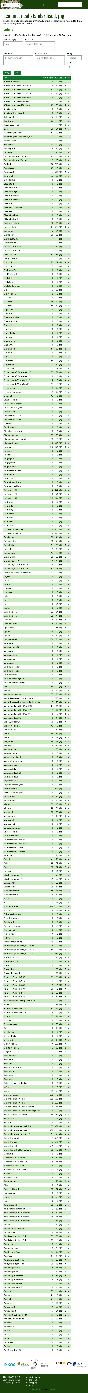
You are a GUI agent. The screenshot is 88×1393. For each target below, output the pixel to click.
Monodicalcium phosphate (11, 835)
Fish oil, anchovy (8, 502)
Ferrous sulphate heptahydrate (13, 486)
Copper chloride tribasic (11, 321)
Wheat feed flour (9, 1244)
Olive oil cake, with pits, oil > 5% (13, 879)
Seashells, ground (9, 1032)
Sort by (69, 53)
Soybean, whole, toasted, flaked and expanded (17, 1150)
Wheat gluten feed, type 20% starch (14, 1260)
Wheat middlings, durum (11, 1271)
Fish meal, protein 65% (10, 494)
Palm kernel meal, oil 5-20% (12, 890)
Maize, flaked (8, 745)
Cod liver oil (7, 297)
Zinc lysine (7, 1334)
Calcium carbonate (9, 184)
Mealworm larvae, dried (10, 788)
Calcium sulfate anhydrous (11, 215)
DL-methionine (8, 423)
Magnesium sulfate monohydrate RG (14, 682)
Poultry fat (7, 938)
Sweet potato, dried (10, 1181)
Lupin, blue (7, 631)
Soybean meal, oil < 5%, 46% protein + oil (16, 1099)
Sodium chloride (8, 1059)
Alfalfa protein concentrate (12, 81)
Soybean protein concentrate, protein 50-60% (17, 1126)
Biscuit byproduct (9, 152)
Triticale (6, 1197)
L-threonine (7, 588)
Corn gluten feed (9, 360)
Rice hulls (6, 1004)
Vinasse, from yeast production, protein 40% (17, 1216)
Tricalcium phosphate (10, 1193)
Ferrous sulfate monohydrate (12, 482)
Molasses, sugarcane (10, 816)
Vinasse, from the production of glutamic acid (17, 1209)
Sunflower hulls (8, 1154)
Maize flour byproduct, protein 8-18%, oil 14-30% (18, 706)
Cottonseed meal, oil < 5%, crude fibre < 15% (17, 384)
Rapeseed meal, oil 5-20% (11, 957)
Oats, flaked (7, 871)
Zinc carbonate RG (9, 1326)
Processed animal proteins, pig (13, 942)
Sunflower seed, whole (10, 1177)
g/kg (60, 81)
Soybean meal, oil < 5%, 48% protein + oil (16, 1103)
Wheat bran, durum (9, 1232)
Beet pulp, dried (8, 144)
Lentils (6, 604)
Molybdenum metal (9, 820)
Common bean (8, 301)
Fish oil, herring (8, 510)
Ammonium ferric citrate (11, 109)
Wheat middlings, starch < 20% (13, 1283)
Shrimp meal (7, 1051)
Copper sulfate (8, 345)
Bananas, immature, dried (11, 125)
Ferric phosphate (9, 458)
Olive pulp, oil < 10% (10, 883)
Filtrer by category (9, 39)
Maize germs (7, 733)
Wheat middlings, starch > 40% (13, 1287)
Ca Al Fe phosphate (9, 180)
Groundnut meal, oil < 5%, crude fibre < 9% (16, 565)
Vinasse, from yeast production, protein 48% (17, 1220)
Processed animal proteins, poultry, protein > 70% (18, 953)
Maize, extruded (8, 741)
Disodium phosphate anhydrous (13, 415)
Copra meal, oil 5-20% (10, 349)
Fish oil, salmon (8, 521)
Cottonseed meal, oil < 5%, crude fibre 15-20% (17, 380)
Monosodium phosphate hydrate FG (14, 851)
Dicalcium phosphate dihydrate (13, 407)
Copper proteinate (9, 341)
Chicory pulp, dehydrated (11, 258)
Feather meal (7, 447)
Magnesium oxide (9, 663)
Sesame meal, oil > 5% (10, 1044)
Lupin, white (7, 635)
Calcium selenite (8, 211)
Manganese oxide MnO (10, 769)
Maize (5, 686)
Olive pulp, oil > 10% (10, 887)
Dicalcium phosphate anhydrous (13, 403)
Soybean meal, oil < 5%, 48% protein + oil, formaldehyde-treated (22, 1110)
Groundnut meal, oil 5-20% (11, 561)
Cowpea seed (8, 396)
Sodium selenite (8, 1075)
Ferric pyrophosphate (10, 466)
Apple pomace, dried (10, 117)
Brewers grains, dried (10, 168)
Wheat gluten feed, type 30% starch (14, 1264)
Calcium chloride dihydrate (11, 191)
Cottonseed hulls (9, 368)
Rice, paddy (7, 1020)
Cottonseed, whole (9, 388)
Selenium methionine (10, 1036)
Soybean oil (7, 1122)
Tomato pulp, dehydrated (11, 1189)
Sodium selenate (9, 1071)
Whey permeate (8, 1303)
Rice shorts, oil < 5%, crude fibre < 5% (15, 1008)
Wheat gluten (8, 1256)
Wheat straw (7, 1291)
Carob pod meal (8, 231)
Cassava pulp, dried (9, 235)
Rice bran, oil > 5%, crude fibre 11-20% (14, 989)
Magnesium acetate (9, 643)
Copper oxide (8, 337)
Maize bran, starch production (12, 694)
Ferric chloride (8, 451)
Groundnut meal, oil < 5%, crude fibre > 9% (16, 568)
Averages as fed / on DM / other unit (17, 35)
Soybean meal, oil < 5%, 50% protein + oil (16, 1114)
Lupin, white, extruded (10, 639)
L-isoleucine (7, 580)
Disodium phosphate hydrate (12, 419)
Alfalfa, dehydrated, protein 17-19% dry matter (17, 89)
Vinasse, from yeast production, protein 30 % (17, 1212)
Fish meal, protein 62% (10, 490)
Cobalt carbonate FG (10, 270)
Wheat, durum (8, 1295)
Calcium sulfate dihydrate (11, 219)
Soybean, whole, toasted (11, 1146)
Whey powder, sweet (10, 1311)
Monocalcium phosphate (11, 832)
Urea (5, 1201)
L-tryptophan (8, 592)
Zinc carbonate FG (9, 1322)
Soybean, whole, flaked (10, 1142)
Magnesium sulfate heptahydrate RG (14, 678)
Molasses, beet (8, 812)
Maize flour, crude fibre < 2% (12, 722)
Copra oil (6, 356)
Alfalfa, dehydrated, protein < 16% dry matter (17, 101)
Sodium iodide (8, 1063)
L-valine (6, 596)
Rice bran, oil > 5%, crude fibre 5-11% (14, 993)
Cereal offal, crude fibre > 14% (12, 250)
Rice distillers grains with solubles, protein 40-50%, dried (20, 1000)
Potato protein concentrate (12, 926)
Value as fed (29, 39)
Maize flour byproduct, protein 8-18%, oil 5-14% (17, 710)
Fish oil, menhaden (9, 513)
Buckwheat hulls (8, 176)
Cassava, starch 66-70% (11, 239)
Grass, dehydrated (9, 557)
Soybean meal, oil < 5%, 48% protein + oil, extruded (19, 1106)
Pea (5, 902)
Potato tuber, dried (9, 934)
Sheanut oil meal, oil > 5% (11, 1048)
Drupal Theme (36, 1389)
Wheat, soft (7, 1299)
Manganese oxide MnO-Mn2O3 (12, 773)
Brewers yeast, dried (10, 172)
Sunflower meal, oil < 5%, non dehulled (15, 1169)
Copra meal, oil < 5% (10, 352)
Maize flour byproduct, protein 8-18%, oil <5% (17, 714)
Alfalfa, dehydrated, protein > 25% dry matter (17, 105)
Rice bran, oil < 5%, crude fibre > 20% (14, 985)
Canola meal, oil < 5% (10, 227)
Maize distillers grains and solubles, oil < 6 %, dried (18, 698)
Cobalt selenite (8, 282)
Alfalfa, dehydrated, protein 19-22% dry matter (17, 93)
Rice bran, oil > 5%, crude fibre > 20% (14, 996)
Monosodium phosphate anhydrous (14, 839)
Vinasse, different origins (11, 1205)
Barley (6, 129)
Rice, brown (7, 1016)
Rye (5, 1028)
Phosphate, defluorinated (11, 918)
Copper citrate (8, 325)
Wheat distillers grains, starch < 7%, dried (16, 1236)
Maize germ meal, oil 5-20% (12, 726)
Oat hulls (6, 863)
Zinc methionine (8, 1342)
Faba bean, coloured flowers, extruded (15, 439)
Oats (5, 867)
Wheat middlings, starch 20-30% (13, 1275)
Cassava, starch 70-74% (11, 242)
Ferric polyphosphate (10, 462)
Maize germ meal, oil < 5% (11, 729)
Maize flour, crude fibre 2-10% (12, 718)
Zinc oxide (7, 1346)
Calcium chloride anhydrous (12, 187)
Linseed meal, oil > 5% (10, 616)
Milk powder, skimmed (10, 796)
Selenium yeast (8, 1040)
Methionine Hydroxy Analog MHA (13, 792)
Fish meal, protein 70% (10, 498)
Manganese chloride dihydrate (12, 757)
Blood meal (7, 164)
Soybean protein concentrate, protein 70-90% (17, 1134)
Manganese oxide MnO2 (11, 777)
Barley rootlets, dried (10, 140)
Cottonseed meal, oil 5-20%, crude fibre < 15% (17, 376)
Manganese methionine (10, 765)
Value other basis (41, 53)
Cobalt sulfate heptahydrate (12, 286)
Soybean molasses (9, 1118)
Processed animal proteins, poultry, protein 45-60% (19, 945)
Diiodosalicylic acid (9, 411)
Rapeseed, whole (9, 969)
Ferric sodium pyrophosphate (12, 470)
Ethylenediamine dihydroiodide (13, 431)
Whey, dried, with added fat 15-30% (14, 1319)
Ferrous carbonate (9, 474)
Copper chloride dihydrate (11, 317)
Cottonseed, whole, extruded (12, 392)
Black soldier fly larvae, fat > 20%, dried (15, 160)
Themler (52, 1389)
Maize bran (7, 690)
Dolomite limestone (10, 427)
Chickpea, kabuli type (10, 254)
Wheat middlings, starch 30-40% (13, 1279)
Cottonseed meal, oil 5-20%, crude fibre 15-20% (17, 372)
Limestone (7, 608)
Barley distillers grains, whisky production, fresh (18, 136)
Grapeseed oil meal (9, 553)
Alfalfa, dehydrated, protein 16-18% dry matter (17, 85)
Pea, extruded (8, 910)
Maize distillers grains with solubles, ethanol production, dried (22, 702)
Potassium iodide (9, 922)
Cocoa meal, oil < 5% (10, 294)
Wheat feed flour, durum (11, 1248)
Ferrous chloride (8, 478)
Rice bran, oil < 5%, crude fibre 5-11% (14, 981)
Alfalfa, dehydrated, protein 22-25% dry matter (17, 97)
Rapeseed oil (8, 965)
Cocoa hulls (7, 290)
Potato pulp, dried (9, 930)
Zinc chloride (7, 1330)
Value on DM (7, 53)
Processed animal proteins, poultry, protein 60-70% (19, 949)
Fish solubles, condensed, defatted (14, 529)
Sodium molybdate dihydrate (12, 1067)
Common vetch (8, 305)
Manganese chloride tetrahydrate (13, 761)
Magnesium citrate (9, 651)
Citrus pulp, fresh (9, 266)
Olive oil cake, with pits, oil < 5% (13, 875)
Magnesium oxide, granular (11, 667)
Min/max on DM (51, 35)
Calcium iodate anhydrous (11, 195)
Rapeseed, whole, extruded (12, 973)
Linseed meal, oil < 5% (10, 612)
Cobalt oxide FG (8, 278)
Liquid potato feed (9, 627)
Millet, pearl (7, 804)
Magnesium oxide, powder (11, 671)
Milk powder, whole (9, 800)
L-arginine (7, 576)
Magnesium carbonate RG (11, 647)
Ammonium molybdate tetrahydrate (14, 113)
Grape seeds (7, 549)
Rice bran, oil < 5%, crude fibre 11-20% (14, 977)
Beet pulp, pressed (9, 148)
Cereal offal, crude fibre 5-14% (12, 246)
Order (69, 62)
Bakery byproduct (9, 121)
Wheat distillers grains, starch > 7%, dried (16, 1240)
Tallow (6, 1185)
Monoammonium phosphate (12, 828)
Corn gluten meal (9, 364)
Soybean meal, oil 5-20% (11, 1095)
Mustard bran (8, 855)
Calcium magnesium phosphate (13, 207)
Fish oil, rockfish (8, 517)
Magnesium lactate (9, 659)
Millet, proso (7, 808)
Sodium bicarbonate (10, 1055)
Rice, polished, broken (10, 1024)
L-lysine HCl (7, 584)
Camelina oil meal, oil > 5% (11, 223)
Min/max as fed (37, 35)
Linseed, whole (8, 619)
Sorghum (6, 1087)
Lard (5, 600)
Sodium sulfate (8, 1079)
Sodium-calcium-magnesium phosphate (15, 1083)
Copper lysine (8, 329)
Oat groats (7, 859)
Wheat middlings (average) (12, 1267)
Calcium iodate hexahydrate (12, 199)
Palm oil (6, 898)
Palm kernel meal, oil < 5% (11, 894)
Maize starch (7, 737)
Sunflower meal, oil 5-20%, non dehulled (15, 1161)
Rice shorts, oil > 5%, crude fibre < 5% (15, 1012)
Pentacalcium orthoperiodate (12, 914)
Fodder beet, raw (9, 537)
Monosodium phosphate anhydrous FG (15, 843)
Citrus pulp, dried (9, 262)
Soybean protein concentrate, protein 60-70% (17, 1130)
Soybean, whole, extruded (11, 1138)
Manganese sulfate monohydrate (13, 784)
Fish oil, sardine (8, 525)
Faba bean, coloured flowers (12, 435)
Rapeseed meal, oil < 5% (11, 961)
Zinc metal (7, 1338)
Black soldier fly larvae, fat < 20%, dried (15, 156)
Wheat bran (7, 1224)
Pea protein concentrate (11, 906)
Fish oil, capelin (8, 506)
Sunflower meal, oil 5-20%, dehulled (14, 1157)
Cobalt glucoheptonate (10, 274)
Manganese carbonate (10, 753)
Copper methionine (9, 333)
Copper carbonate (9, 313)
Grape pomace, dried (10, 541)
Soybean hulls (8, 1091)
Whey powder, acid (9, 1307)
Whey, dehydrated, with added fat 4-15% (15, 1315)
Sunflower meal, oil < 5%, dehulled (14, 1165)
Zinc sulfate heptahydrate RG (12, 1350)
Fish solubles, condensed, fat (12, 533)
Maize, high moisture (10, 749)
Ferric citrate (7, 455)
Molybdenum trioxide (10, 824)
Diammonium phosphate (11, 400)
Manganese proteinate (10, 780)
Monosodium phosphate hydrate (13, 847)
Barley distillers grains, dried (12, 133)
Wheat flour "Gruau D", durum (12, 1252)
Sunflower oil (8, 1173)
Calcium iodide (8, 203)
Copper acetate (8, 309)
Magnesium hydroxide (10, 655)
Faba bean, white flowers (11, 443)
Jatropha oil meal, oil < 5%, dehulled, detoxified (17, 572)
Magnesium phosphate (10, 674)
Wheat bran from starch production (14, 1228)
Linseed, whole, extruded (11, 623)
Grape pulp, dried (9, 545)
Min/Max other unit (65, 35)
